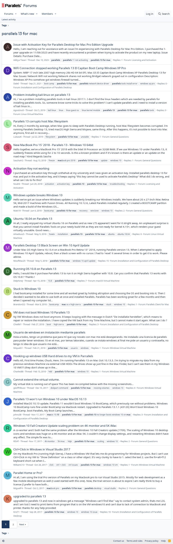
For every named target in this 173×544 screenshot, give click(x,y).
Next (21, 524)
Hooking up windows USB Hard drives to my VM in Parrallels (53, 356)
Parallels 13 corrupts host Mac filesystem (40, 121)
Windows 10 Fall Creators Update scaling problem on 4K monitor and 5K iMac (65, 426)
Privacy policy (151, 540)
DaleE (16, 83)
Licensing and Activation (144, 60)
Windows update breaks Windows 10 (38, 195)
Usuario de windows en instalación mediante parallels (49, 332)
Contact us (118, 540)
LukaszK (17, 136)
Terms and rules (134, 540)
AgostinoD (18, 110)
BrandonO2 (19, 304)
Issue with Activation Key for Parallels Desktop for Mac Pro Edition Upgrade (63, 44)
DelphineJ (18, 280)
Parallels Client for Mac (157, 304)
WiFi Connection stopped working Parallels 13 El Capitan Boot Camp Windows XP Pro (69, 68)
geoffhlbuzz (19, 387)
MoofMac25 (19, 260)
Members (47, 13)
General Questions (119, 136)
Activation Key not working (31, 168)
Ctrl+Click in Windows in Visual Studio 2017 (41, 449)
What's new (27, 13)
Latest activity (9, 19)
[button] (16, 14)
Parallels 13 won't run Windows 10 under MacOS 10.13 (49, 399)
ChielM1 (17, 324)
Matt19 (17, 210)
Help (163, 540)
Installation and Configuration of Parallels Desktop (46, 87)
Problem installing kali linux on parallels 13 (41, 95)
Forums (8, 13)
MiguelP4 (18, 488)
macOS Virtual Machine (107, 280)
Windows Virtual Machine (122, 347)
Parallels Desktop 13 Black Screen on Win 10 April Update (51, 245)
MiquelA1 (18, 347)
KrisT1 (16, 511)
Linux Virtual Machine (32, 114)
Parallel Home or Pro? (27, 473)
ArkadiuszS (18, 234)
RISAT (16, 441)
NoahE (16, 183)
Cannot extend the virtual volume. (36, 379)
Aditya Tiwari (19, 60)
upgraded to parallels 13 (29, 496)
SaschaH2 (18, 160)
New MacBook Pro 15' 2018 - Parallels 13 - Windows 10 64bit (53, 145)
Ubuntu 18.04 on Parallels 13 (32, 219)
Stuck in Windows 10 (27, 289)
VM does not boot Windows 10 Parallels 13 (41, 312)
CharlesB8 (18, 371)
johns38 (17, 414)
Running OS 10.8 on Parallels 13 (34, 269)
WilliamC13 (18, 464)
